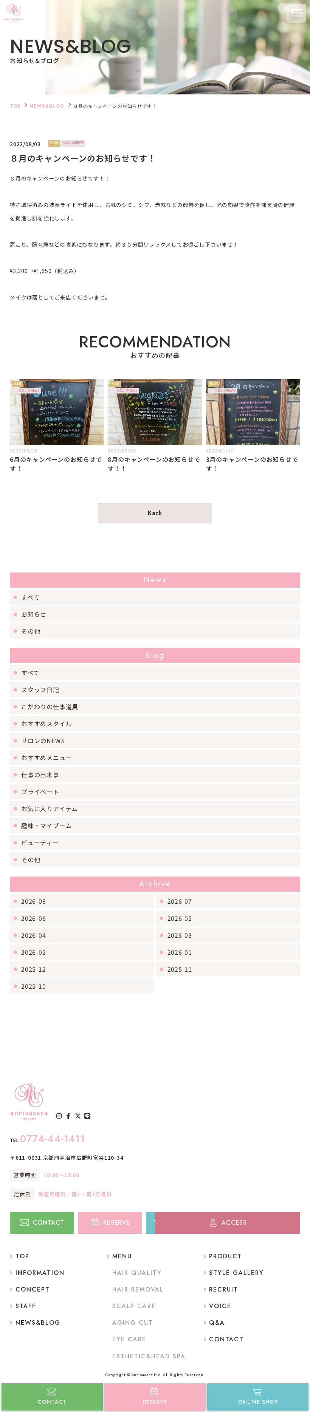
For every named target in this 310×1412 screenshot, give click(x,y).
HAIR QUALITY (137, 1272)
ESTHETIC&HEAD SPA (149, 1356)
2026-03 (179, 935)
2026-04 (33, 935)
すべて (30, 597)
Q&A (217, 1322)
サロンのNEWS (43, 740)
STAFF (26, 1306)
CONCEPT (33, 1289)
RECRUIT (223, 1289)
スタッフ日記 (40, 689)
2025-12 (33, 969)
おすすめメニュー (46, 757)
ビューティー (40, 842)
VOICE (220, 1306)
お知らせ (33, 614)
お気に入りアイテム (49, 808)
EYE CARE (129, 1339)
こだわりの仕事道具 (49, 706)
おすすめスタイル (46, 723)
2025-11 (179, 969)
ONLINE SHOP (258, 1402)
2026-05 (179, 918)
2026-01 (179, 952)
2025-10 (33, 986)
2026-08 (33, 901)
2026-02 (33, 952)
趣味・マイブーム (46, 825)
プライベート (40, 791)
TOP (15, 106)
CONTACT (52, 1402)
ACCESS (234, 1222)
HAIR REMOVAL (138, 1289)
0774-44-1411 (47, 1138)
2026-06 (33, 918)
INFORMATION (40, 1272)
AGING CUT (132, 1322)
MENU (122, 1256)
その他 (30, 631)
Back (155, 513)
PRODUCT (225, 1256)
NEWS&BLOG (47, 106)
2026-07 (179, 901)
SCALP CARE (134, 1306)
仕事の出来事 (40, 774)
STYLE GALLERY (236, 1272)
